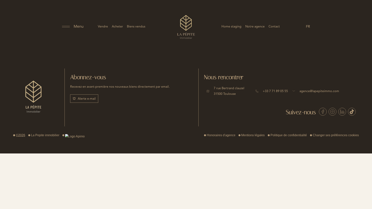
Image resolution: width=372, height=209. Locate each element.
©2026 (20, 135)
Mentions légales (253, 135)
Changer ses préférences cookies (336, 135)
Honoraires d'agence (221, 135)
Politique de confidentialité (288, 135)
